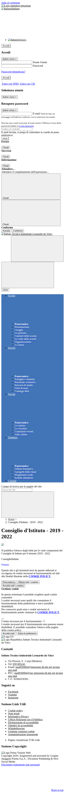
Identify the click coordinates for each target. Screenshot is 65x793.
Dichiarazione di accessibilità (23, 722)
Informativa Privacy (18, 716)
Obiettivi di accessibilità (20, 725)
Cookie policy (15, 710)
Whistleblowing (16, 728)
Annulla (6, 231)
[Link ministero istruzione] (16, 5)
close (5, 290)
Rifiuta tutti (28, 582)
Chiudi (6, 147)
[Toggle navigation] (27, 275)
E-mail (36, 113)
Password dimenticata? (13, 71)
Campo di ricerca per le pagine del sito (21, 486)
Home (11, 519)
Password (38, 65)
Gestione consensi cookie (21, 731)
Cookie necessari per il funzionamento (21, 621)
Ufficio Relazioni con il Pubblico (25, 719)
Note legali (14, 713)
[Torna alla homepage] (32, 234)
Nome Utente (40, 62)
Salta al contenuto (10, 2)
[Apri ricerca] (37, 249)
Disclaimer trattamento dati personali (20, 764)
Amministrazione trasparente (23, 734)
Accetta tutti (13, 585)
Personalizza (9, 582)
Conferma (17, 231)
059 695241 (19, 664)
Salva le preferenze (27, 633)
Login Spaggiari (26, 126)
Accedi (6, 45)
